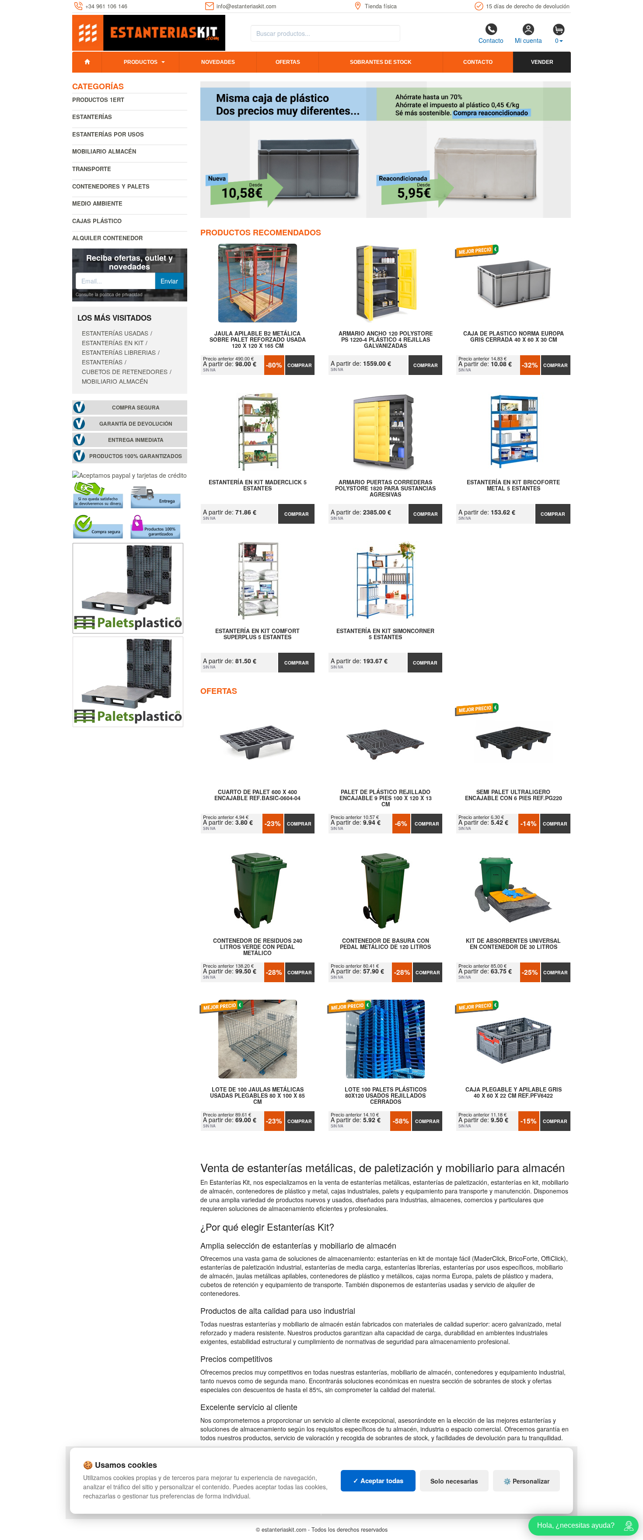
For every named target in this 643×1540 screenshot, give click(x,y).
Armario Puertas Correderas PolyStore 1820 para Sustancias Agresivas (385, 488)
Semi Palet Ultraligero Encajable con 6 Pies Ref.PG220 (513, 795)
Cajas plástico (97, 221)
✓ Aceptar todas (378, 1480)
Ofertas (288, 62)
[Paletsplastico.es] (128, 587)
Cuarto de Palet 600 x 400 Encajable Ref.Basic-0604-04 (257, 795)
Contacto (491, 40)
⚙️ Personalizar (526, 1481)
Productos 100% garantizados (135, 456)
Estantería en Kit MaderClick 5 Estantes (258, 485)
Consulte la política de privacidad (109, 294)
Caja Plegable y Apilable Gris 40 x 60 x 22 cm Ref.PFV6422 (513, 1092)
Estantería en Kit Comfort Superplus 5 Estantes (257, 634)
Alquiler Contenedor (107, 238)
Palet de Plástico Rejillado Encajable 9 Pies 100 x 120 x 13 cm (385, 798)
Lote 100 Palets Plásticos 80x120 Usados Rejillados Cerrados (385, 1095)
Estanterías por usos (108, 134)
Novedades (218, 62)
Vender (542, 62)
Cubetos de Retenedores (125, 371)
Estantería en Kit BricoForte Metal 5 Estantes (513, 485)
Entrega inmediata (136, 440)
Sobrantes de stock (381, 62)
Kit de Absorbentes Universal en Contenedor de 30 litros (513, 944)
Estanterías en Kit (112, 342)
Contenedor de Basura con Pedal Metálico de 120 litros (385, 944)
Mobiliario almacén (104, 151)
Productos (140, 62)
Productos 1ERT (98, 99)
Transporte (91, 168)
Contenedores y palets (111, 186)
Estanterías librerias (119, 352)
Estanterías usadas (115, 333)
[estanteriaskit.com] (148, 31)
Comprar (299, 365)
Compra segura (136, 407)
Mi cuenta (528, 40)
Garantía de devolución (135, 423)
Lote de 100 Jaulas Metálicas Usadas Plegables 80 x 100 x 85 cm (257, 1095)
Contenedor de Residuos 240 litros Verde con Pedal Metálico (257, 947)
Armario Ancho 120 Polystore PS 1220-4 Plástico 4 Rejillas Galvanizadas (386, 339)
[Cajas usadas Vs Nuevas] (385, 149)
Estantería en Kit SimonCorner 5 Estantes (385, 634)
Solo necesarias (454, 1481)
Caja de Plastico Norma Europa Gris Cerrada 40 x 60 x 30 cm (513, 336)
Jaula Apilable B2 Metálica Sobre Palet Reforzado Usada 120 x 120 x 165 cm (258, 339)
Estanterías (92, 116)
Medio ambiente (97, 203)
